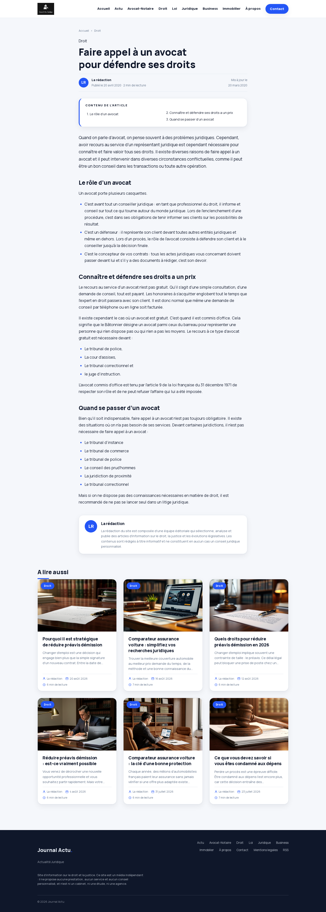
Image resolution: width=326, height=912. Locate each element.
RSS (286, 850)
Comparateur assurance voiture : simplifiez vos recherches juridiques (153, 644)
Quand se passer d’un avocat (191, 119)
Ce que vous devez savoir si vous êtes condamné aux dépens (248, 760)
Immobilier (232, 8)
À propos (253, 8)
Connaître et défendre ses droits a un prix (201, 113)
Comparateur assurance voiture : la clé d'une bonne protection (161, 760)
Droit (163, 8)
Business (210, 8)
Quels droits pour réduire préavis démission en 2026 (241, 642)
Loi (174, 8)
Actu (119, 8)
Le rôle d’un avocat (104, 114)
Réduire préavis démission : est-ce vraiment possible (70, 760)
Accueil (103, 8)
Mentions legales (266, 850)
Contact (277, 8)
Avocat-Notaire (141, 8)
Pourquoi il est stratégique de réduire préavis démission (72, 642)
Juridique (190, 8)
